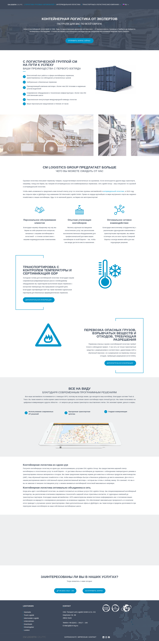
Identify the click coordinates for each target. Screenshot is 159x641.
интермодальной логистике (113, 191)
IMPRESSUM (83, 637)
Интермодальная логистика (68, 4)
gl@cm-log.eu (73, 626)
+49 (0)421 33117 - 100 (66, 591)
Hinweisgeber (29, 627)
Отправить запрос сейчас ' (79, 40)
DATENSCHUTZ (70, 637)
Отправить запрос (95, 591)
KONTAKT (92, 637)
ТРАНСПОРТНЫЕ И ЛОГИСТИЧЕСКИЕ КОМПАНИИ (100, 4)
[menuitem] (126, 4)
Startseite (27, 612)
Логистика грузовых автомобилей (39, 4)
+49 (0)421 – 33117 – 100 (78, 623)
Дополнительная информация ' (38, 300)
